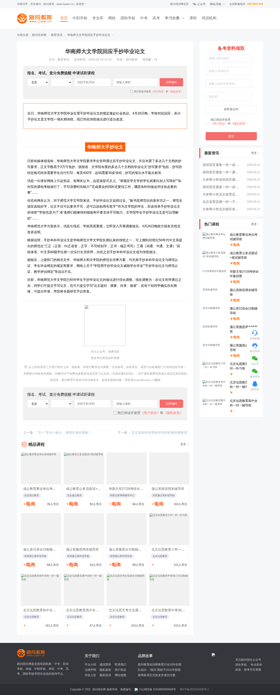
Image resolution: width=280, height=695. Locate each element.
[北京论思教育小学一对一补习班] (169, 529)
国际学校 (128, 18)
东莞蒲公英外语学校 (164, 495)
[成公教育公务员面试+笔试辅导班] (84, 468)
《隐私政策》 (239, 123)
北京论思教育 (160, 556)
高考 (156, 18)
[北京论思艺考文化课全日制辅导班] (127, 590)
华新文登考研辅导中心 (122, 495)
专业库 (97, 18)
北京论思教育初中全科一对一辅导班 (49, 610)
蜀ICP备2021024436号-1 (194, 689)
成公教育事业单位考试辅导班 (44, 488)
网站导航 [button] (215, 4)
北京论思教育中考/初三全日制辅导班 (178, 610)
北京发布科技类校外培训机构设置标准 (159, 432)
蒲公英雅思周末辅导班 (82, 549)
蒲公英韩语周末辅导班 (167, 488)
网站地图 (120, 675)
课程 (193, 18)
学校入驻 (90, 675)
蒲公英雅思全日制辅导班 (127, 549)
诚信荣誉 (105, 664)
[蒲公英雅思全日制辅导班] (127, 529)
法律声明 (90, 669)
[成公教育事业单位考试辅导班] (41, 468)
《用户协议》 (219, 123)
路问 (34, 653)
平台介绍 (90, 664)
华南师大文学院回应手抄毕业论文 (88, 35)
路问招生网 (99, 689)
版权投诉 (105, 675)
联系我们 (120, 664)
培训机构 (209, 18)
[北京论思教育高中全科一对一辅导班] (84, 590)
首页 (64, 18)
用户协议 (120, 669)
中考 (144, 18)
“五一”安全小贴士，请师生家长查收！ (64, 432)
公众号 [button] (201, 4)
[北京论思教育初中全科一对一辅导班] (41, 590)
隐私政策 (105, 669)
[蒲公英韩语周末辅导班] (169, 468)
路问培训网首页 (179, 4)
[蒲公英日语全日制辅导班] (41, 529)
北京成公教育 (31, 495)
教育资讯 (57, 35)
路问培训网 (39, 35)
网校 (112, 18)
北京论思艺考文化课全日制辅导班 (133, 610)
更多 (254, 152)
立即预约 (171, 82)
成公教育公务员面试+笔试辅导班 (90, 488)
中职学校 (80, 18)
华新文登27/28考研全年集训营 (131, 488)
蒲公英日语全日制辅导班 (41, 549)
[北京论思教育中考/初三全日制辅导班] (169, 590)
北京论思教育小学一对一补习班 (174, 549)
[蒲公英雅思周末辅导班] (84, 529)
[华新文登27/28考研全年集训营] (127, 468)
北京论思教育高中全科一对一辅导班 (92, 610)
